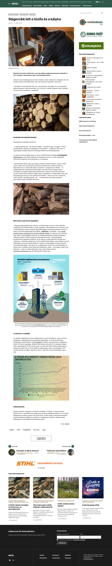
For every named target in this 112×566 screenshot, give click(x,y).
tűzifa (43, 430)
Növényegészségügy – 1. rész (87, 135)
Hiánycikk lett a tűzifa (94, 87)
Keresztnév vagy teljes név (63, 534)
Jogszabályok (17, 502)
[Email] (13, 560)
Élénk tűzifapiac (92, 68)
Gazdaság (32, 14)
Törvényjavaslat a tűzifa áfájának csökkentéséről (42, 506)
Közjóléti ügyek (29, 453)
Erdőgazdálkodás (13, 14)
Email (81, 534)
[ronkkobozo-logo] (91, 22)
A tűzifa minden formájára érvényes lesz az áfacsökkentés (18, 507)
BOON (67, 424)
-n (45, 231)
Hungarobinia (56, 558)
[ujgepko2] (91, 34)
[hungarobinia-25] (91, 45)
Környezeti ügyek (70, 500)
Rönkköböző (43, 558)
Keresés (102, 12)
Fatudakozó (55, 555)
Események (100, 500)
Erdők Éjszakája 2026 (90, 505)
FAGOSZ (12, 430)
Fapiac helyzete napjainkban (86, 126)
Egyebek (35, 500)
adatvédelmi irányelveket (79, 539)
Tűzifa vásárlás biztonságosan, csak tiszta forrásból (93, 82)
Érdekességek (85, 500)
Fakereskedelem (24, 14)
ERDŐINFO (68, 555)
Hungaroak (68, 558)
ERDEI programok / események (87, 121)
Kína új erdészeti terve (85, 130)
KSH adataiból (37, 342)
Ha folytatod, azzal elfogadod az (71, 539)
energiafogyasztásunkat (20, 251)
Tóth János (36, 430)
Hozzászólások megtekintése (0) (41, 438)
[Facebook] (9, 560)
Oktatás (92, 502)
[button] (9, 3)
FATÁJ (15, 3)
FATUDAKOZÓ (27, 430)
